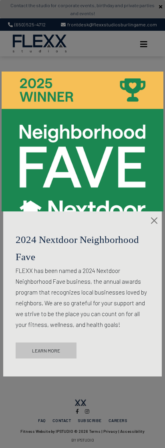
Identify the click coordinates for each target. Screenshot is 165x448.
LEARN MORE (46, 350)
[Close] (154, 220)
